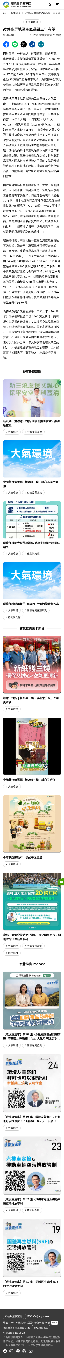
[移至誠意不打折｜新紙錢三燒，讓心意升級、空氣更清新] (32, 665)
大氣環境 (13, 431)
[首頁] (4, 13)
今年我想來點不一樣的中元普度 (22, 857)
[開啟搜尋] (49, 4)
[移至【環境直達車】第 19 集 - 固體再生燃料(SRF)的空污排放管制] (32, 1257)
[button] (32, 746)
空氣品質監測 (34, 946)
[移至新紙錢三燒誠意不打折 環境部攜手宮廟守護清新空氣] (32, 407)
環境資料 (13, 953)
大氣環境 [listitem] (33, 22)
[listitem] (5, 1351)
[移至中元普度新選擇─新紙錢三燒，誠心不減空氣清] (32, 468)
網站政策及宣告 (13, 1316)
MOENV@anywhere (38, 1316)
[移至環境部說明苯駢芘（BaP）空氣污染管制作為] (32, 591)
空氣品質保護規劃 (37, 610)
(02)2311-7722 (22, 1327)
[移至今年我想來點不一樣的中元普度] (32, 824)
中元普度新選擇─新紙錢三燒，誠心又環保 (29, 779)
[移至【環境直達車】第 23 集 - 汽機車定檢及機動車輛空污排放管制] (32, 1175)
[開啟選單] (57, 4)
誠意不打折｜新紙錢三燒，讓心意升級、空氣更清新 (31, 700)
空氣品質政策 (34, 431)
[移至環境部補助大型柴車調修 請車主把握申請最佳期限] (32, 529)
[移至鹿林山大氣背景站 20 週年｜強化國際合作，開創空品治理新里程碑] (32, 901)
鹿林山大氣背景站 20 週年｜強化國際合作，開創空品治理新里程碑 (32, 937)
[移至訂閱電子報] (61, 881)
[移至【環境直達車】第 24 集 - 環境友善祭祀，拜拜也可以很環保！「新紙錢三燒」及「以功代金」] (32, 1093)
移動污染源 (33, 553)
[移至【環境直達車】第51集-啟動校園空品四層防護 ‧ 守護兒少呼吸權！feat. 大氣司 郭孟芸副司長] (32, 1010)
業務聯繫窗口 (41, 1328)
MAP (54, 1322)
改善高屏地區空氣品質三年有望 (42, 13)
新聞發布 (16, 13)
